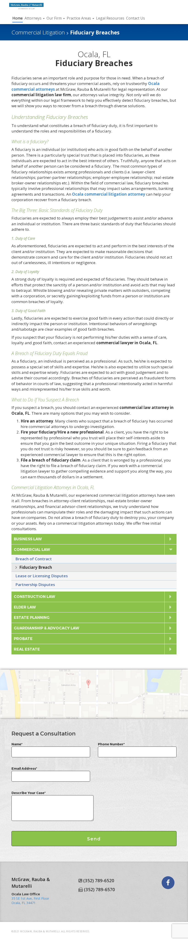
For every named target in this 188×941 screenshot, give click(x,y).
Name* (16, 744)
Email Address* (24, 768)
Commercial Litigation (38, 32)
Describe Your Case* (28, 793)
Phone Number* (111, 744)
